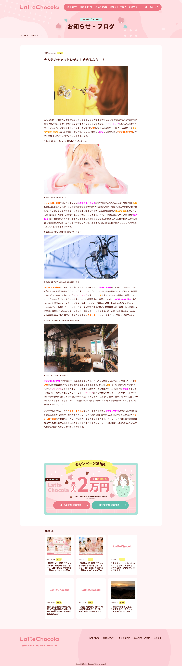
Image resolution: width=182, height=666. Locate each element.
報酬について (86, 7)
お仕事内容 (72, 7)
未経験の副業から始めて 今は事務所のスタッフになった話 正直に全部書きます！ (91, 609)
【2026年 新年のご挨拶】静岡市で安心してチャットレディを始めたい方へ (122, 609)
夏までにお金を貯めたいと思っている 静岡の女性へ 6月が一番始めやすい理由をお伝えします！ (59, 610)
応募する (133, 7)
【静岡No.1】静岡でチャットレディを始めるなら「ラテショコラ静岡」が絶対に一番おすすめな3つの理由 (59, 567)
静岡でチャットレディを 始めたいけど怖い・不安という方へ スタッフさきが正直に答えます (123, 567)
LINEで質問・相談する (143, 648)
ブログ (60, 53)
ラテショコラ (24, 35)
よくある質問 (101, 7)
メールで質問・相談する (106, 648)
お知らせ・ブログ (118, 7)
